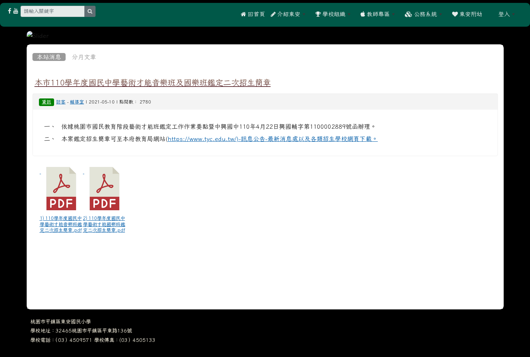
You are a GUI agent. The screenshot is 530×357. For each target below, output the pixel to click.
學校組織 (333, 14)
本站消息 (49, 57)
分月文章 (84, 57)
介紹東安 (288, 14)
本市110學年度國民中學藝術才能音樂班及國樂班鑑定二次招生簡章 (153, 83)
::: (490, 14)
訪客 (61, 102)
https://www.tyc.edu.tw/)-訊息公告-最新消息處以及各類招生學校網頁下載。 (273, 139)
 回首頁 (253, 14)
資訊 (46, 102)
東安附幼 (470, 14)
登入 (504, 14)
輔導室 (77, 102)
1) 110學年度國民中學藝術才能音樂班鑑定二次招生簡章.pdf (61, 224)
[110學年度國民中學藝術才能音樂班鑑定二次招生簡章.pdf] (61, 188)
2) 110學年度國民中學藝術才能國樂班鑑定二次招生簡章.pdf (104, 224)
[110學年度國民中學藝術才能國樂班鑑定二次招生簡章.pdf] (104, 188)
